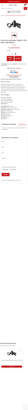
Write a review (22, 124)
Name (3, 141)
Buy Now (18, 58)
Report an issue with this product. (14, 75)
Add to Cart (11, 366)
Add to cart (10, 58)
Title (3, 152)
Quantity (9, 50)
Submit (5, 174)
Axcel (14, 45)
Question (4, 158)
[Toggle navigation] (2, 5)
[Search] (25, 8)
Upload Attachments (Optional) (9, 167)
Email (3, 147)
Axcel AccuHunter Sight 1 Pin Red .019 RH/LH (15, 15)
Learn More (18, 68)
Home (2, 15)
